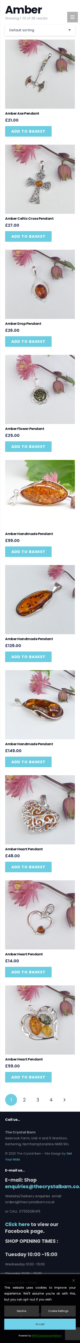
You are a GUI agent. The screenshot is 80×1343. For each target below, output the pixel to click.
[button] (28, 131)
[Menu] (72, 17)
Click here (17, 1224)
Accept (40, 1324)
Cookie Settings (58, 1311)
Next (64, 1100)
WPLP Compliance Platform (47, 1335)
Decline (21, 1311)
